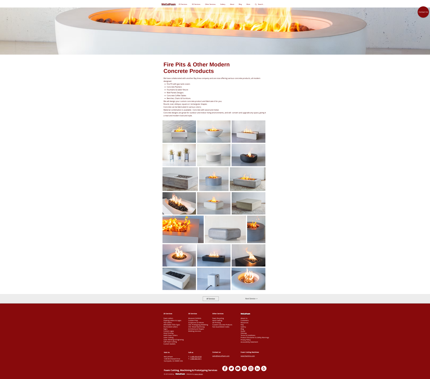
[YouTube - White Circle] (238, 368)
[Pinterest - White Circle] (244, 368)
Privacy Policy (246, 340)
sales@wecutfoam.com (220, 356)
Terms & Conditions (248, 335)
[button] (211, 4)
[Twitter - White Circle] (231, 368)
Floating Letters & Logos (172, 320)
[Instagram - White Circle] (251, 368)
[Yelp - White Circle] (264, 368)
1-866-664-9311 (196, 359)
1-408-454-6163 (196, 357)
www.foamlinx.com (248, 356)
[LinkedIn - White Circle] (257, 368)
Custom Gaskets (169, 344)
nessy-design (198, 374)
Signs (165, 329)
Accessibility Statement (249, 342)
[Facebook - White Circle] (225, 368)
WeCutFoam (245, 314)
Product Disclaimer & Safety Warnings (255, 337)
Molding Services (194, 331)
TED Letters (167, 322)
